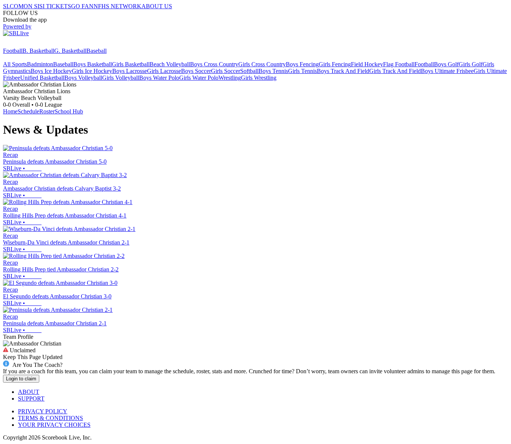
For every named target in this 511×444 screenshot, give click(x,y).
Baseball (96, 51)
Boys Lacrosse (129, 71)
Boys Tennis (273, 71)
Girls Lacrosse (164, 71)
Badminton (40, 64)
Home (10, 111)
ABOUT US (156, 6)
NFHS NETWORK (117, 6)
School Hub (69, 111)
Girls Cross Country (262, 64)
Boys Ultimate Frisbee (447, 71)
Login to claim (21, 378)
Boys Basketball (92, 64)
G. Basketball (70, 51)
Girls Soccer (225, 71)
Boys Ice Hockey (51, 71)
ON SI (31, 6)
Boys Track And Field (343, 71)
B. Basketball (38, 51)
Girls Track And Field (395, 71)
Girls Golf (471, 64)
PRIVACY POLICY (42, 411)
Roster (47, 111)
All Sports (15, 64)
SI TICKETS (55, 6)
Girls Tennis (302, 71)
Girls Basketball (131, 64)
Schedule (28, 111)
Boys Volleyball (83, 77)
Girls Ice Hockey (92, 71)
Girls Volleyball (120, 77)
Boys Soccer (196, 71)
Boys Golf (446, 64)
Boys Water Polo (159, 77)
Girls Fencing (335, 64)
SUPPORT (31, 398)
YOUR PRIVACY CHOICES (54, 425)
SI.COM (13, 6)
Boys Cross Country (214, 64)
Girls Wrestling (258, 77)
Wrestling (229, 77)
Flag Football (398, 64)
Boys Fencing (302, 64)
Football (12, 51)
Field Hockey (367, 64)
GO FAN (82, 6)
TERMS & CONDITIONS (50, 418)
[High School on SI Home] (32, 44)
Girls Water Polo (198, 77)
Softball (249, 71)
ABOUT (28, 392)
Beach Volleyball (170, 64)
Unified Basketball (42, 77)
